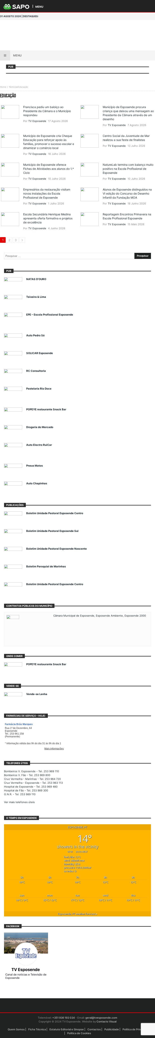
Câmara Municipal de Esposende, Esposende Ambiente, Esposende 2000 (99, 615)
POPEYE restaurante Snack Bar (46, 409)
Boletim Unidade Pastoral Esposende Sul (52, 531)
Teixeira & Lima (36, 296)
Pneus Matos (34, 465)
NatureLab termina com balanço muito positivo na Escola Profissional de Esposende (128, 168)
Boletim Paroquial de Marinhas (46, 566)
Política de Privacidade (137, 1029)
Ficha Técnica (37, 1029)
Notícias (13, 86)
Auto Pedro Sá (35, 335)
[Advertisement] (96, 28)
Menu (17, 55)
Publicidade (111, 1029)
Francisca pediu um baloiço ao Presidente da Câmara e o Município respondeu (47, 111)
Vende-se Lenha (36, 694)
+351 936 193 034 (63, 1017)
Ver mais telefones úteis (19, 802)
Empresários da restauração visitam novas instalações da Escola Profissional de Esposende (46, 193)
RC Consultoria (36, 370)
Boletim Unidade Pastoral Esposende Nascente (56, 548)
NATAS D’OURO (36, 279)
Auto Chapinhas (36, 483)
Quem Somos (16, 1029)
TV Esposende (37, 121)
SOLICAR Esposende (39, 353)
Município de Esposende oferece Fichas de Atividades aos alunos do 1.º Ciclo (48, 168)
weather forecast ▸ (77, 913)
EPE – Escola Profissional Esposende (49, 314)
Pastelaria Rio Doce (38, 388)
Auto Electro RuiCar (39, 444)
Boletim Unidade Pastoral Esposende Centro (54, 513)
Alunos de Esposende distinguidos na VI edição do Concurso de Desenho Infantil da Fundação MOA (127, 193)
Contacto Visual (106, 1021)
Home (3, 86)
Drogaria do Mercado (39, 427)
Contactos (94, 1029)
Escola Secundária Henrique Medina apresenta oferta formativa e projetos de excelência (47, 218)
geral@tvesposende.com (101, 1017)
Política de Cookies (79, 1033)
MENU (39, 6)
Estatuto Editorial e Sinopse (66, 1029)
